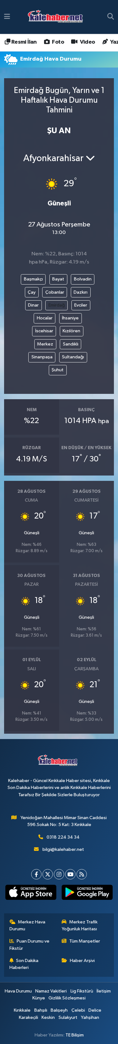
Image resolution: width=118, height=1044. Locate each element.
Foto (57, 42)
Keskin (48, 1017)
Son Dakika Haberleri (24, 964)
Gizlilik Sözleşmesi (67, 998)
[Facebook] (36, 874)
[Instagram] (59, 874)
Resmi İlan (23, 42)
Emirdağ (56, 305)
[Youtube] (70, 874)
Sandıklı (70, 344)
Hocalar (45, 318)
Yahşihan (90, 1017)
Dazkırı (80, 292)
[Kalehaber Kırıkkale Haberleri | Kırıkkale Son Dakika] (57, 17)
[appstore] (31, 894)
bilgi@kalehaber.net (63, 849)
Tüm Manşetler (84, 941)
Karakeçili (28, 1017)
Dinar (33, 305)
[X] (47, 874)
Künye (38, 998)
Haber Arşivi (82, 960)
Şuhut (58, 369)
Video (87, 42)
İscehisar (44, 331)
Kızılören (71, 331)
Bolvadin (83, 279)
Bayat (58, 279)
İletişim (104, 991)
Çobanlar (54, 292)
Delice (94, 1010)
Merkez (45, 344)
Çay (32, 292)
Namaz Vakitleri (51, 991)
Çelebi (78, 1010)
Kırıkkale (22, 1010)
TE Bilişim (74, 1035)
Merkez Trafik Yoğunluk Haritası (80, 925)
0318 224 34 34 (63, 837)
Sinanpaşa (42, 357)
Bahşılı (40, 1010)
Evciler (80, 305)
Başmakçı (33, 279)
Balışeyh (59, 1010)
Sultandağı (73, 357)
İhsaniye (70, 318)
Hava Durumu (18, 991)
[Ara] (110, 17)
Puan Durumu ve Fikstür (29, 944)
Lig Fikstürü (81, 991)
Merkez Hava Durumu (27, 925)
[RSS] (81, 874)
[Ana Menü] (7, 16)
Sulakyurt (68, 1017)
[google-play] (87, 894)
